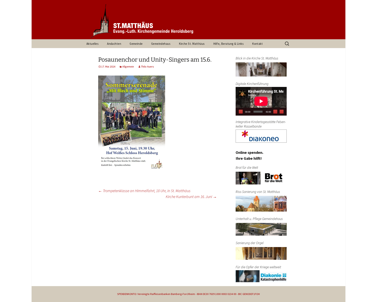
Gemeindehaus (160, 44)
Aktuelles (92, 44)
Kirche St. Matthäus (192, 44)
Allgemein (128, 66)
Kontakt (257, 44)
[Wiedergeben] (241, 112)
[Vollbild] (282, 112)
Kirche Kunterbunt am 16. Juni (191, 196)
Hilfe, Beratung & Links (228, 44)
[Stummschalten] (275, 112)
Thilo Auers (147, 66)
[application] (261, 101)
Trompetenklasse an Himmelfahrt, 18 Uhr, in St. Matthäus (144, 190)
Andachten (114, 44)
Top (367, 292)
